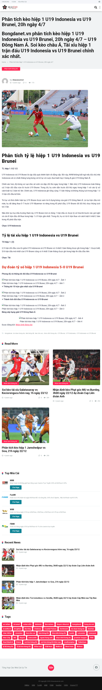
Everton (91, 629)
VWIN (66, 685)
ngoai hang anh (46, 638)
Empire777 (74, 685)
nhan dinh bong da (50, 333)
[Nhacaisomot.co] (10, 7)
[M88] (5, 485)
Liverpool (92, 633)
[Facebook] (99, 2)
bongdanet (8, 333)
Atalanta (38, 624)
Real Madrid (8, 642)
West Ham (69, 646)
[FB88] (5, 528)
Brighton (17, 629)
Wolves (80, 646)
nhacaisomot (18, 80)
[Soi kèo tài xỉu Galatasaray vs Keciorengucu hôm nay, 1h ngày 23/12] (25, 367)
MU (15, 638)
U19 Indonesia (71, 333)
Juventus (19, 633)
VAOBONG (5, 2)
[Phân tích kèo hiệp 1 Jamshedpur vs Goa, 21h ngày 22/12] (25, 425)
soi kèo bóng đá (30, 642)
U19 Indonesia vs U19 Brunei (86, 333)
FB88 (12, 524)
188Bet (26, 685)
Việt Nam (48, 646)
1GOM (14, 2)
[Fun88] (5, 499)
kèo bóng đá (30, 333)
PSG (91, 638)
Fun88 (13, 495)
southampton (69, 642)
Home (4, 62)
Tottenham (82, 642)
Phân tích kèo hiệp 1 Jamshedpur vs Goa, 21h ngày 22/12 (24, 449)
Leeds (71, 633)
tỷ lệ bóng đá (8, 646)
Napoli (22, 638)
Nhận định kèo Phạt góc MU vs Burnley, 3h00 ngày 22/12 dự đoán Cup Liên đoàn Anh (76, 393)
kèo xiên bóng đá (59, 633)
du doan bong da (19, 333)
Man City (6, 638)
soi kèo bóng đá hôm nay (51, 642)
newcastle (32, 638)
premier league (80, 638)
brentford (7, 629)
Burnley (28, 629)
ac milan (6, 624)
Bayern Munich (63, 624)
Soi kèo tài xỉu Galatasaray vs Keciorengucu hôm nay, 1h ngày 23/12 (25, 391)
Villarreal (38, 646)
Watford (59, 646)
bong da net (89, 624)
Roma (18, 642)
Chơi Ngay (15, 487)
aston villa (27, 624)
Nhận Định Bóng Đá (11, 69)
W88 (12, 509)
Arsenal (16, 624)
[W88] (5, 514)
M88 (12, 480)
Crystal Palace (50, 629)
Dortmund (64, 629)
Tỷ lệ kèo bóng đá (24, 646)
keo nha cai (39, 333)
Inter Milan (7, 633)
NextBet (58, 685)
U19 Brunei (61, 333)
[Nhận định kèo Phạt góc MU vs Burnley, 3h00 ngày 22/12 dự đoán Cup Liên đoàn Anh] (76, 367)
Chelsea (37, 629)
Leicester (81, 633)
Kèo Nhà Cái (22, 2)
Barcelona (49, 624)
